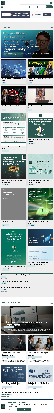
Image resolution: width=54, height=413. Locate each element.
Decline (11, 410)
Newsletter (49, 7)
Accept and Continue (23, 410)
